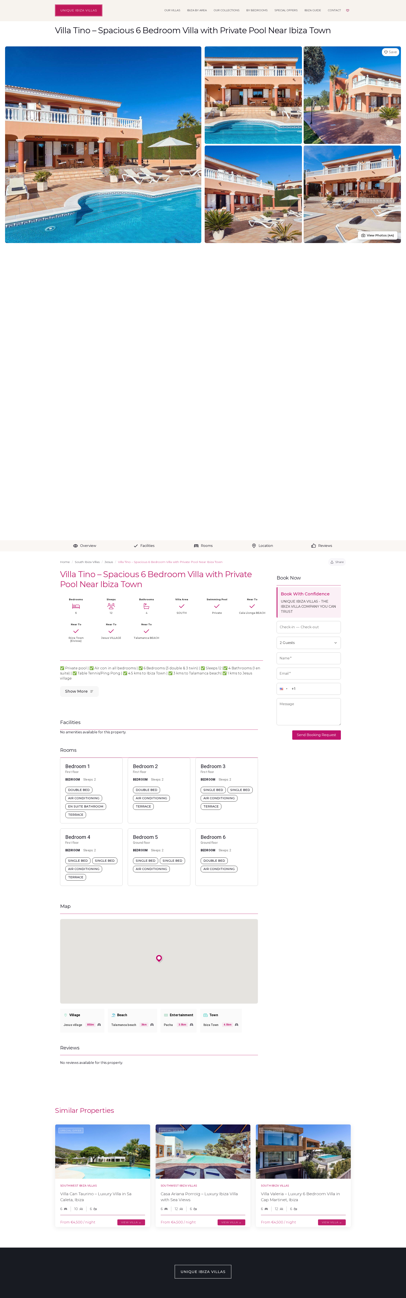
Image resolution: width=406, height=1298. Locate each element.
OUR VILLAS (172, 10)
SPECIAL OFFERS (286, 10)
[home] (78, 10)
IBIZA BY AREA (197, 10)
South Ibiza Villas (87, 562)
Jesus (109, 562)
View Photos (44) (380, 235)
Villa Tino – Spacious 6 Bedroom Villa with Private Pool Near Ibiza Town (170, 562)
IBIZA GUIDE (312, 10)
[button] (285, 689)
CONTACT (334, 10)
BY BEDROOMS (257, 10)
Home (65, 562)
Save (393, 52)
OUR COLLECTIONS (227, 10)
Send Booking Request (316, 735)
